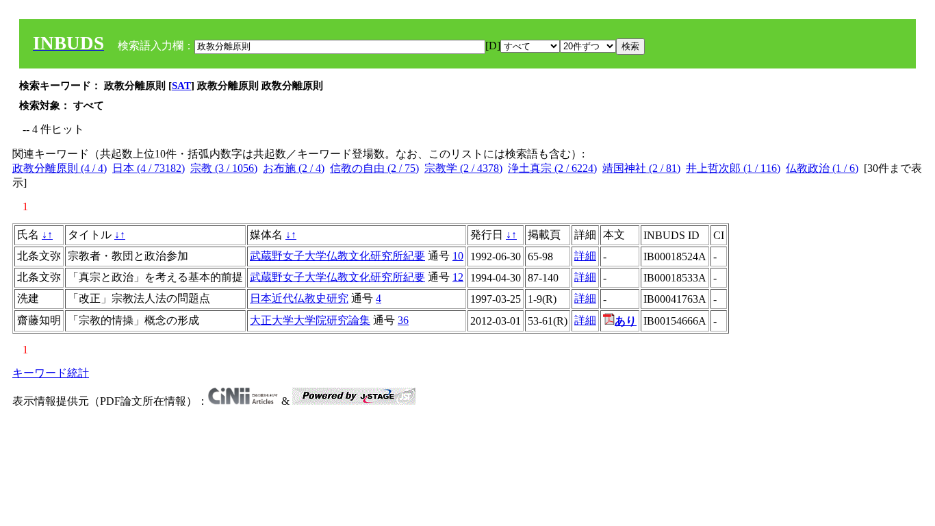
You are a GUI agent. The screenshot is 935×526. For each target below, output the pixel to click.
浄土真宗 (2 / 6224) (552, 168)
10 (457, 256)
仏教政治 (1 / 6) (822, 168)
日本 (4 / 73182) (148, 168)
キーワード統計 (50, 373)
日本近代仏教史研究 (299, 298)
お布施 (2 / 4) (293, 168)
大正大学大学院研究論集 (310, 320)
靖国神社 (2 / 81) (641, 168)
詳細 (585, 256)
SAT (181, 85)
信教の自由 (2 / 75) (374, 168)
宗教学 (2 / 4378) (463, 168)
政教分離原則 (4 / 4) (59, 168)
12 (457, 277)
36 (403, 320)
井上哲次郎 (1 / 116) (733, 168)
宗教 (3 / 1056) (223, 168)
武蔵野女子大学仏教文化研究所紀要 (337, 256)
